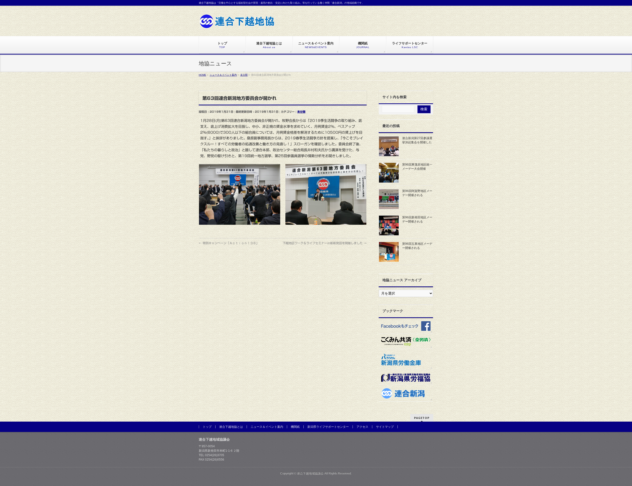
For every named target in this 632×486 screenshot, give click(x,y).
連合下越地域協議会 (310, 473)
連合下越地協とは (231, 426)
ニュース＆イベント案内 (267, 426)
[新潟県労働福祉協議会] (406, 377)
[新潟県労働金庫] (406, 359)
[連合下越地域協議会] (237, 23)
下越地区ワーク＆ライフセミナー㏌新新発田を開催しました (325, 243)
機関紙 (295, 426)
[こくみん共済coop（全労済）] (406, 341)
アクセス (362, 426)
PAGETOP (422, 417)
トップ (207, 426)
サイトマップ (385, 426)
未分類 (301, 111)
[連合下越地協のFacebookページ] (406, 325)
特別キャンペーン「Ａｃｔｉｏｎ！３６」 (229, 243)
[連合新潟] (406, 393)
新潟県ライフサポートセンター (328, 426)
